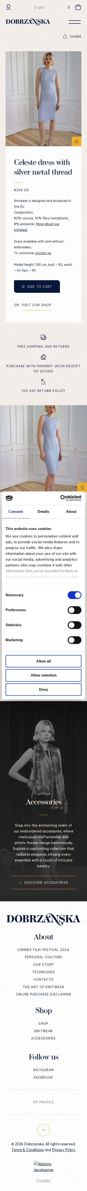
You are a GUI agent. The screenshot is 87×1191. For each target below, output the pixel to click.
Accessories (43, 1038)
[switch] (74, 610)
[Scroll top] (43, 1130)
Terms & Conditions (28, 1149)
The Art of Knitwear (43, 987)
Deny (43, 689)
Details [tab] (44, 511)
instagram (43, 1070)
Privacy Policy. (64, 1149)
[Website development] (43, 1167)
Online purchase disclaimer (43, 994)
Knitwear (43, 1031)
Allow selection (44, 675)
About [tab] (71, 511)
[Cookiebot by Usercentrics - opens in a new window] (61, 498)
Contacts (43, 979)
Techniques (43, 972)
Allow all (43, 661)
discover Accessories (46, 882)
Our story (43, 964)
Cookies (43, 1180)
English (39, 7)
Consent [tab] (15, 511)
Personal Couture (43, 957)
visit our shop (36, 305)
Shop (43, 1023)
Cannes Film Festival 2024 (43, 950)
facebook (43, 1077)
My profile (43, 1102)
